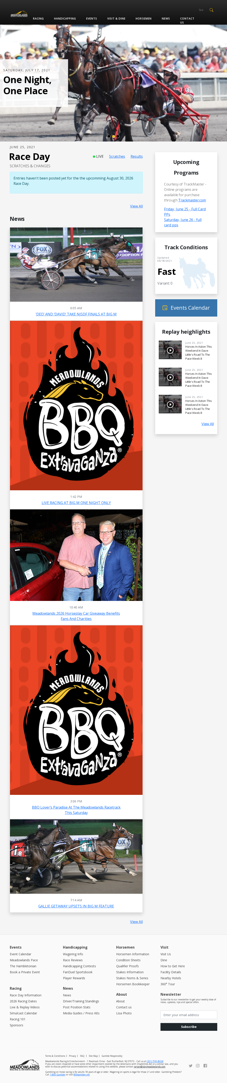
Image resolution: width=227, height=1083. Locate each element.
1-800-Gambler (57, 1074)
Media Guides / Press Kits (81, 1013)
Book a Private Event (25, 972)
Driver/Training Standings (81, 1001)
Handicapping (65, 18)
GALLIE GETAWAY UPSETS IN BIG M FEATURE (76, 906)
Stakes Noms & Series (132, 978)
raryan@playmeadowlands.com (149, 1066)
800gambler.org (82, 1074)
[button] (211, 9)
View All (136, 206)
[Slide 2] (113, 136)
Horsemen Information (132, 954)
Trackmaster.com (192, 200)
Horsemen (143, 18)
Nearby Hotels (170, 978)
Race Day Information (25, 995)
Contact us (187, 20)
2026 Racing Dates (23, 1001)
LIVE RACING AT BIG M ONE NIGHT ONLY (76, 502)
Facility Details (170, 972)
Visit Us (165, 954)
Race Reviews (73, 960)
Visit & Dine (116, 18)
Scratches (117, 156)
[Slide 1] (109, 136)
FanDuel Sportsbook (77, 972)
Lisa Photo (124, 1013)
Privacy (72, 1056)
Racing (38, 18)
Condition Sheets (128, 960)
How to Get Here (172, 966)
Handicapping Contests (79, 966)
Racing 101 (17, 1019)
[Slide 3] (117, 136)
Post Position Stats (76, 1007)
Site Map (93, 1056)
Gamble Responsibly (112, 1056)
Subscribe (189, 1027)
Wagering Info (73, 954)
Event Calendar (20, 954)
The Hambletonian (23, 966)
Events (91, 18)
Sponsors (16, 1025)
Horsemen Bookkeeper (133, 984)
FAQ (82, 1056)
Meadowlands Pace (24, 960)
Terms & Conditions (55, 1056)
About (120, 1001)
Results (137, 156)
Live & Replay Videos (25, 1007)
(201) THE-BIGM (155, 1061)
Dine (163, 960)
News (166, 18)
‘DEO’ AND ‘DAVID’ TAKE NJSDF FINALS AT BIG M (76, 314)
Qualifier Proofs (127, 966)
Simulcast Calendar (23, 1013)
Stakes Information (130, 972)
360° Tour (167, 984)
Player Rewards (74, 978)
